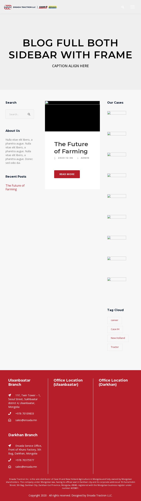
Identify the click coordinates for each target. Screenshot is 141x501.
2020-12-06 (65, 158)
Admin (85, 158)
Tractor (115, 347)
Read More (67, 174)
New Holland (118, 338)
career (114, 320)
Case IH (115, 329)
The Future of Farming (71, 147)
